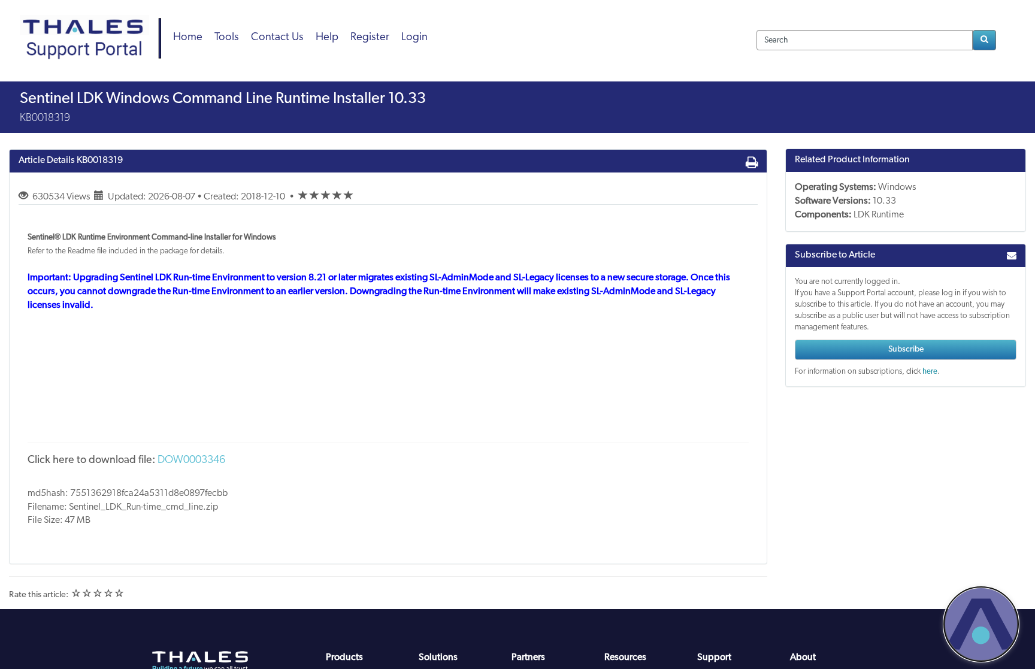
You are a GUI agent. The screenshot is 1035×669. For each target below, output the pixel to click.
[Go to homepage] (94, 24)
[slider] (325, 197)
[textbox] (864, 40)
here (929, 372)
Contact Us (277, 37)
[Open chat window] (981, 624)
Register (369, 37)
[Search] (984, 40)
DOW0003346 (191, 460)
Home (187, 37)
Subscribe (906, 349)
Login (414, 37)
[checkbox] (303, 196)
